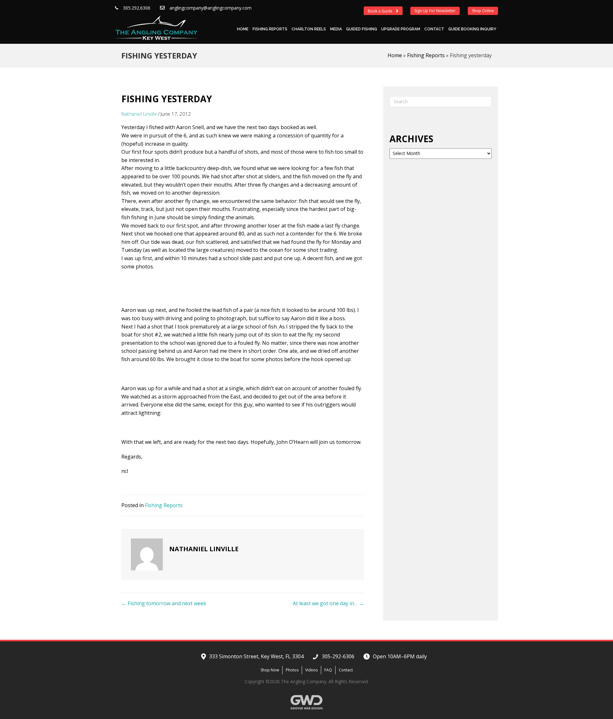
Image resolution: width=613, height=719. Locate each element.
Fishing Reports (270, 29)
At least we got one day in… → (328, 603)
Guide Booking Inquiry (472, 29)
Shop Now (270, 670)
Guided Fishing (361, 29)
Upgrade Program (400, 29)
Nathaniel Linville (139, 114)
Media (336, 29)
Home (242, 29)
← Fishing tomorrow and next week (163, 603)
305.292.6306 (136, 8)
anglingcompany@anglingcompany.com (211, 8)
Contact (434, 29)
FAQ (328, 670)
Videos (311, 670)
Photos (292, 670)
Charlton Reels (308, 29)
